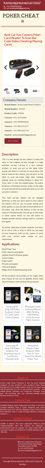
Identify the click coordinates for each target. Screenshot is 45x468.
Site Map (22, 464)
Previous (6, 67)
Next (37, 67)
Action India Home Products (30, 461)
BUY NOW (13, 141)
